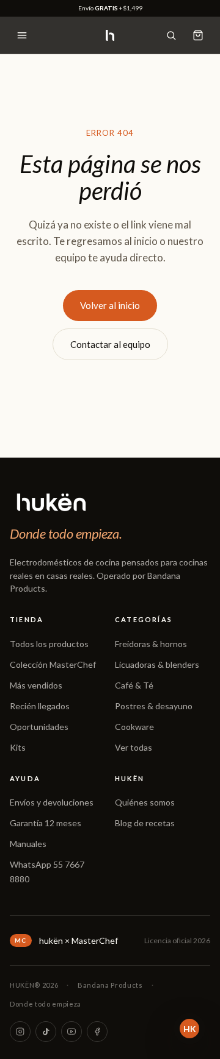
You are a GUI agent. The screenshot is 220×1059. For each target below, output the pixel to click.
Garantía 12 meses (45, 823)
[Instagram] (20, 1031)
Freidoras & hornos (151, 644)
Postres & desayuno (154, 706)
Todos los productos (49, 644)
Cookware (134, 726)
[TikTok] (45, 1031)
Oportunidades (39, 726)
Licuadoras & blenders (157, 664)
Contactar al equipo (110, 344)
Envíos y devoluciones (52, 802)
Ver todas (133, 747)
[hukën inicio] (110, 35)
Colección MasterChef (53, 664)
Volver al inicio (110, 305)
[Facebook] (97, 1031)
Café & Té (134, 685)
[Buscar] (171, 35)
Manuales (28, 843)
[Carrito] (198, 35)
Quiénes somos (145, 802)
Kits (18, 747)
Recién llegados (40, 706)
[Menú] (22, 35)
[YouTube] (71, 1031)
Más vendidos (36, 685)
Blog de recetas (145, 823)
